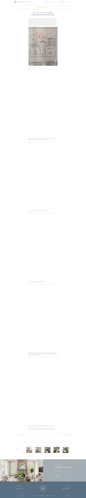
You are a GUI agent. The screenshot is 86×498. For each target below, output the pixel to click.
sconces (36, 425)
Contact (36, 495)
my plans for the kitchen (37, 18)
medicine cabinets (31, 425)
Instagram (48, 495)
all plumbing (46, 425)
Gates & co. (42, 495)
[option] (30, 448)
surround (53, 353)
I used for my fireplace (48, 353)
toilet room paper (51, 425)
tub (43, 425)
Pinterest (53, 495)
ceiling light (40, 425)
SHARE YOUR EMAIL (66, 488)
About (32, 495)
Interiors (39, 7)
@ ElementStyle (19, 488)
